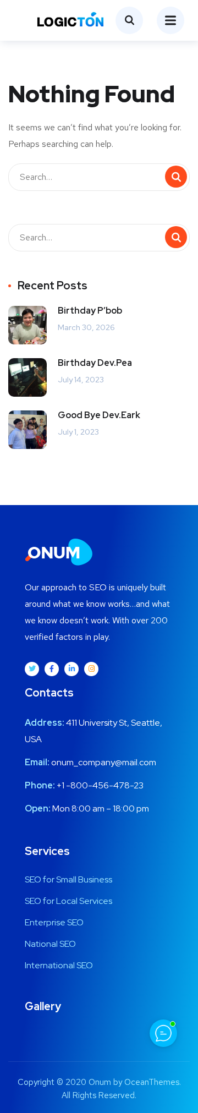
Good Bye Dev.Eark (99, 415)
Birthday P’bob (90, 310)
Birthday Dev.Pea (95, 363)
